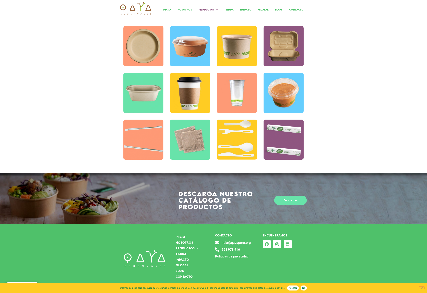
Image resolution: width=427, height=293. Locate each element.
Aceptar (293, 287)
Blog (278, 9)
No (303, 287)
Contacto (296, 9)
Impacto (246, 9)
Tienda (229, 9)
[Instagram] (277, 244)
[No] (421, 287)
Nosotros (184, 9)
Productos (207, 9)
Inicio (166, 9)
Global (263, 9)
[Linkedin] (288, 244)
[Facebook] (267, 244)
